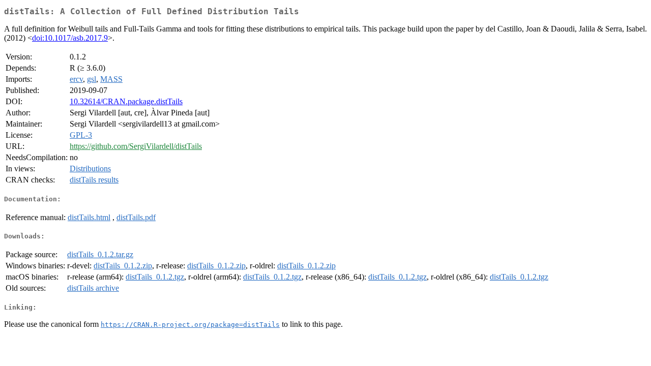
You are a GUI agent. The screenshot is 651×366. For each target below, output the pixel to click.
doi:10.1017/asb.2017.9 (70, 38)
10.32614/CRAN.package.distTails (126, 101)
